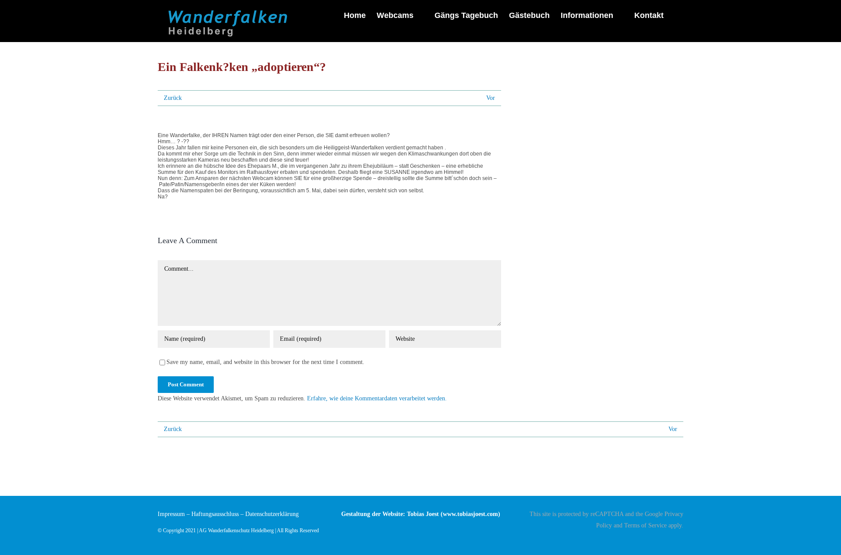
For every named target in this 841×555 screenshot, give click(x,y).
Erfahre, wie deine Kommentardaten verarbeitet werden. (377, 398)
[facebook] (680, 540)
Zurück (173, 98)
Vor (490, 98)
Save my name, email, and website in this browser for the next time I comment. (265, 362)
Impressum (171, 514)
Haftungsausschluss (215, 514)
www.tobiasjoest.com (470, 514)
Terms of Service (645, 525)
